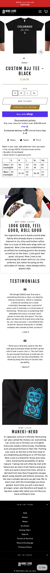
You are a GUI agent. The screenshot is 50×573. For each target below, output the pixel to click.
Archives (25, 526)
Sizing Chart (25, 530)
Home (24, 62)
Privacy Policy (25, 547)
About (25, 517)
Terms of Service (25, 538)
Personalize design (25, 107)
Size (25, 88)
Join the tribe (25, 504)
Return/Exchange (25, 543)
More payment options (24, 120)
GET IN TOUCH (25, 555)
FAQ (25, 513)
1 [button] (24, 58)
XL (34, 93)
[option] (25, 3)
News (24, 521)
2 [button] (26, 58)
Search (25, 534)
